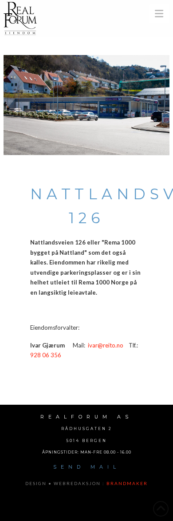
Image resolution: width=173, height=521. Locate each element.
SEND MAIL (86, 467)
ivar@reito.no (105, 345)
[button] (159, 13)
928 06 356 (45, 355)
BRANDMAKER (127, 483)
